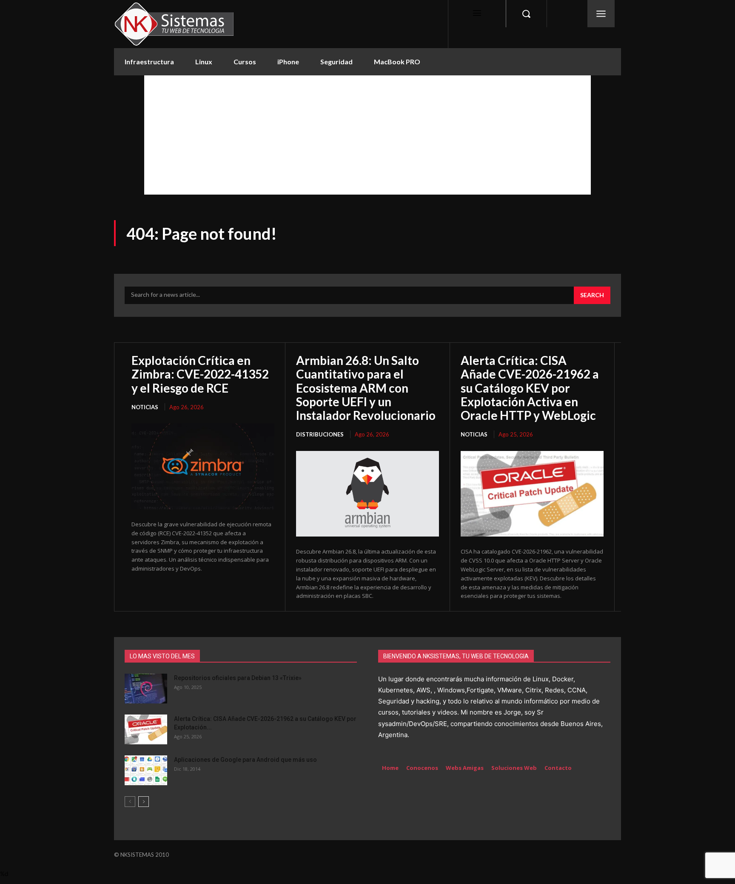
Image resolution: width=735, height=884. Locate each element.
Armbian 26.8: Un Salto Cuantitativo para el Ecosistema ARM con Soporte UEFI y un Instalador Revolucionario (366, 387)
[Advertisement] (367, 135)
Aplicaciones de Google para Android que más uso (245, 759)
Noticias (144, 407)
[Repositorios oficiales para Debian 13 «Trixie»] (146, 688)
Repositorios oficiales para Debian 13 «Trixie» (238, 677)
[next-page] (143, 801)
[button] (526, 13)
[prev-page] (130, 801)
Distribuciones (320, 434)
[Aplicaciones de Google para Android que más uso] (146, 770)
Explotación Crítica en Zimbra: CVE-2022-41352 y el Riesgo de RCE (200, 374)
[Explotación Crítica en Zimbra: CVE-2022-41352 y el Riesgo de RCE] (202, 466)
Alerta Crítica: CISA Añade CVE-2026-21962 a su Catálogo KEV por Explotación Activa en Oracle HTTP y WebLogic (530, 387)
